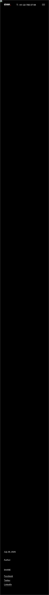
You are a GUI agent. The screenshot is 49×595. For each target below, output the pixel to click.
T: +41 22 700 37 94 (26, 4)
